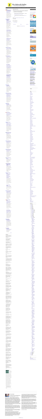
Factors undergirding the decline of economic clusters (8, 12)
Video (23, 17)
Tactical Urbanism (31, 180)
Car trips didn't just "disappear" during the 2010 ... (33, 268)
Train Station (31, 185)
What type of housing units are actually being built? (8, 49)
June (32, 214)
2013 (31, 352)
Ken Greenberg (31, 137)
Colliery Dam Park (31, 109)
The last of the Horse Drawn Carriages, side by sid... (33, 244)
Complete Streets (31, 110)
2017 (31, 206)
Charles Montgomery (32, 102)
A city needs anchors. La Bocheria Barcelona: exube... (33, 265)
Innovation (31, 130)
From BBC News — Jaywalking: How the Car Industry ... (33, 247)
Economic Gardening (24, 7)
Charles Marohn (31, 101)
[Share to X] (14, 18)
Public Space (31, 160)
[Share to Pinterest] (15, 18)
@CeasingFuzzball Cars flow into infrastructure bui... (33, 241)
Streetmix (31, 177)
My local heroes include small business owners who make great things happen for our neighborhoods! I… (8, 66)
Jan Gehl (15, 17)
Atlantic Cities (31, 96)
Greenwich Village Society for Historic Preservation (8, 75)
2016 (31, 207)
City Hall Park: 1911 (8, 165)
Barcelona (31, 97)
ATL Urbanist (8, 64)
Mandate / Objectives (32, 71)
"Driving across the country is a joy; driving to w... (32, 334)
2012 (31, 353)
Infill (30, 129)
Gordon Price (31, 123)
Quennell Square (31, 161)
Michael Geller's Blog (8, 200)
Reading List (31, 162)
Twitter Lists (12, 7)
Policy (30, 155)
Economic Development (32, 114)
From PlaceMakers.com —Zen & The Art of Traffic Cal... (33, 281)
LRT (30, 142)
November (32, 210)
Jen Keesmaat (31, 136)
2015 (31, 208)
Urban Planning (31, 193)
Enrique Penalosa (31, 116)
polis (30, 156)
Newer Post (14, 24)
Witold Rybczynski (8, 132)
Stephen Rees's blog (8, 173)
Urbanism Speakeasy (7, 228)
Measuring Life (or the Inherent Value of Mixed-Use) (8, 142)
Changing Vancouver (7, 85)
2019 (31, 205)
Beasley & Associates (7, 103)
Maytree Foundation (32, 143)
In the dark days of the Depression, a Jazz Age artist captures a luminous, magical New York (8, 124)
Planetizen (31, 154)
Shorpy (30, 167)
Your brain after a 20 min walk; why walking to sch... (33, 316)
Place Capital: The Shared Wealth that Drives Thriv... (33, 292)
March (32, 216)
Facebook (31, 117)
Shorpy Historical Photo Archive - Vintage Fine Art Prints (8, 164)
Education (31, 115)
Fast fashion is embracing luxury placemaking (8, 40)
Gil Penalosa (31, 122)
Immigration (31, 128)
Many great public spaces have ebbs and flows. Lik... (33, 219)
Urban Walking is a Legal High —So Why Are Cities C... (33, 254)
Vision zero (31, 199)
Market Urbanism (8, 47)
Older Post (27, 24)
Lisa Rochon (31, 141)
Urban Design (31, 192)
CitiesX (30, 104)
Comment (30, 7)
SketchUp (31, 168)
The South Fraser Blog (8, 158)
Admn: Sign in (34, 7)
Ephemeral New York (8, 122)
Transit (30, 186)
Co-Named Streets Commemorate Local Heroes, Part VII (8, 77)
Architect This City (8, 38)
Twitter (21, 17)
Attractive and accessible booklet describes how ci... (33, 275)
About (9, 7)
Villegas (31, 198)
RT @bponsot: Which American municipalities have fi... (33, 313)
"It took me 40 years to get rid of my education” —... (33, 237)
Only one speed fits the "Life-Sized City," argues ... (33, 289)
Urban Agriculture (31, 191)
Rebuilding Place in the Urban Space (8, 10)
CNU (30, 108)
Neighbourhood (31, 149)
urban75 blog (8, 112)
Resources (15, 7)
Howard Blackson (8, 149)
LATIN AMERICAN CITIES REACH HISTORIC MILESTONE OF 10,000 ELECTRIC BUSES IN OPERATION (8, 176)
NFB (30, 150)
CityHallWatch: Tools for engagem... (8, 20)
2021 (31, 204)
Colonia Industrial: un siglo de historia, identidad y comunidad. (8, 192)
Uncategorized (31, 190)
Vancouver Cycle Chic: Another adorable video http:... (33, 323)
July (32, 213)
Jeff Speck (31, 135)
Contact (27, 7)
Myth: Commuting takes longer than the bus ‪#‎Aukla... (33, 327)
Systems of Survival (32, 179)
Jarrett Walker (31, 134)
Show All (11, 232)
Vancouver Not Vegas (8, 185)
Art (30, 95)
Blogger (22, 417)
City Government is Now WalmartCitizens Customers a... (33, 345)
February (32, 217)
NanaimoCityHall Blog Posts (32, 148)
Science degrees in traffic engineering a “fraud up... (33, 337)
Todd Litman (31, 184)
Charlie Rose (31, 103)
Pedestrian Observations (8, 219)
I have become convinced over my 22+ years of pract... (33, 295)
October (32, 211)
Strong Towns (31, 178)
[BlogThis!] (13, 18)
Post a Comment (15, 22)
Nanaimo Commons (19, 7)
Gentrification (31, 121)
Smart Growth (31, 169)
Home (6, 7)
